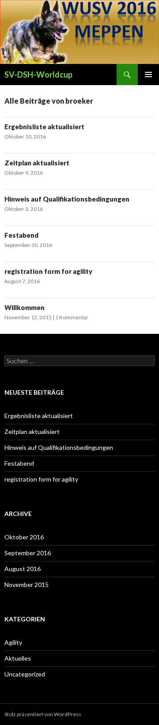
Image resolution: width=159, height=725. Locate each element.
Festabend (21, 235)
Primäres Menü (148, 74)
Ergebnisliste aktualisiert (44, 127)
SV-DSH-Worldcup (38, 74)
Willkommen (24, 307)
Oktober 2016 (24, 537)
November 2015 (26, 584)
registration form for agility (48, 271)
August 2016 (22, 568)
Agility (13, 642)
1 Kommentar (71, 317)
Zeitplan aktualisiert (36, 163)
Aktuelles (17, 658)
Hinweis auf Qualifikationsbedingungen (66, 199)
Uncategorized (24, 674)
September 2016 (27, 553)
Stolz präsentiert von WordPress (42, 714)
